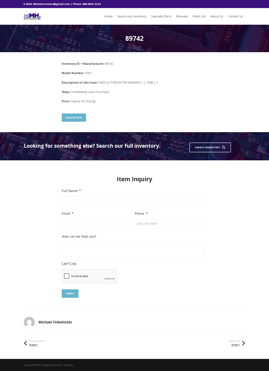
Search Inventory (207, 147)
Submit (70, 293)
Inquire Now (74, 117)
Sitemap (68, 365)
